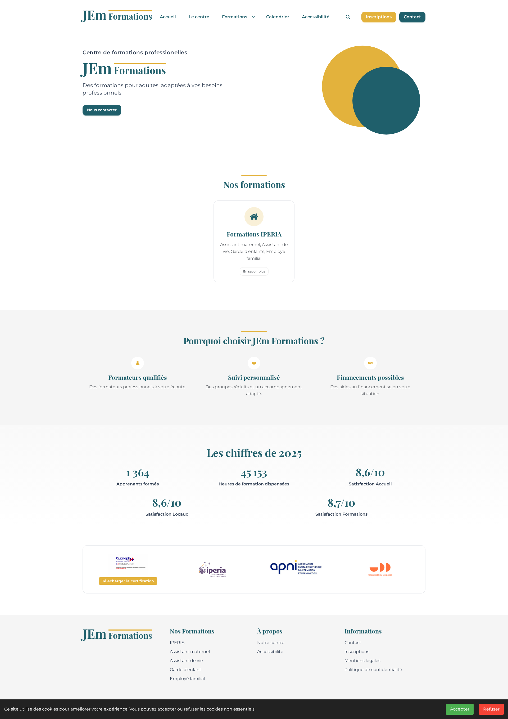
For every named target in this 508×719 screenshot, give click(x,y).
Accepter (459, 709)
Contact (412, 16)
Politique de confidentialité (373, 669)
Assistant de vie (186, 660)
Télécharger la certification (128, 581)
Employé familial (187, 678)
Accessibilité (315, 16)
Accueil (168, 16)
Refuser (491, 709)
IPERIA (177, 642)
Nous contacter (102, 110)
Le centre (199, 16)
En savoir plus (254, 271)
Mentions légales (362, 660)
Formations (234, 16)
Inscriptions (379, 16)
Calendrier (277, 16)
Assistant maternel (190, 651)
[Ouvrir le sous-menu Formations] (252, 17)
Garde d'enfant (185, 669)
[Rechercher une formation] (350, 17)
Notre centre (270, 642)
